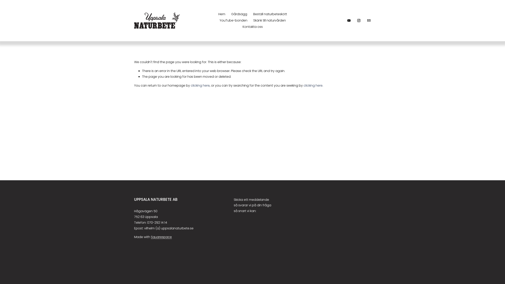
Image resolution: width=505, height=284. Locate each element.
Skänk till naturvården (269, 20)
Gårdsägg (239, 14)
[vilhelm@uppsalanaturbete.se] (369, 20)
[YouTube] (349, 20)
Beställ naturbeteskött (270, 14)
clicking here (200, 85)
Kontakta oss (253, 26)
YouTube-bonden (233, 20)
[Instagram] (359, 20)
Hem (221, 14)
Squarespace (161, 237)
